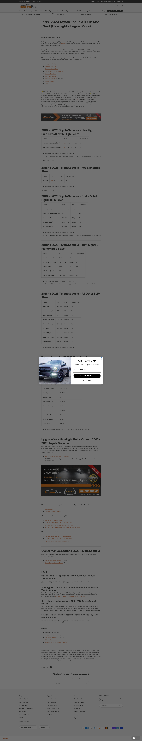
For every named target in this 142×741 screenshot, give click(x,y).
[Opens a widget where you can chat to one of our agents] (135, 738)
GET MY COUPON (87, 376)
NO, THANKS (87, 380)
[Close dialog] (101, 358)
